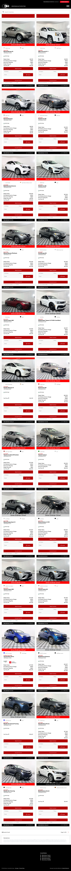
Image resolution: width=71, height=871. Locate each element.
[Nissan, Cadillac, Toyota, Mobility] (6, 6)
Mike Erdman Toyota (8, 85)
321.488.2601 (30, 85)
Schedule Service (64, 1)
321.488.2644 (51, 1)
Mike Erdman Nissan (42, 354)
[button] (34, 33)
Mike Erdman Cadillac (9, 421)
